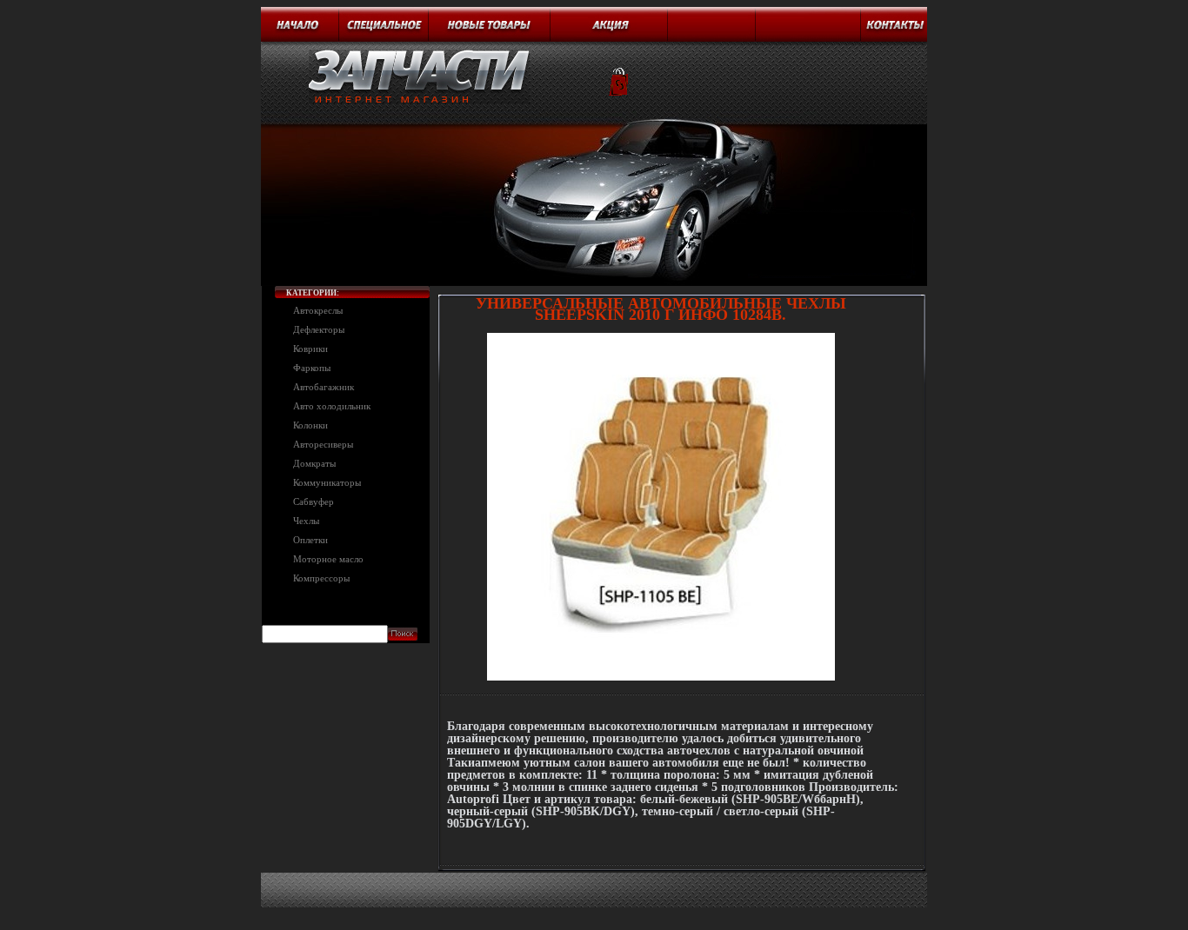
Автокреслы (318, 310)
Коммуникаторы (327, 482)
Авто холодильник (331, 406)
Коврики (310, 348)
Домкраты (314, 463)
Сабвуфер (313, 501)
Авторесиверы (323, 444)
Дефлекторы (318, 329)
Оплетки (310, 540)
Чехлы (306, 520)
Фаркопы (311, 367)
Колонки (310, 425)
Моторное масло (328, 559)
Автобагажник (323, 387)
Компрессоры (321, 578)
